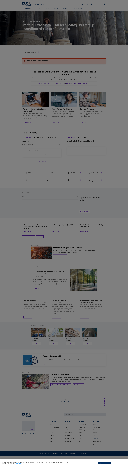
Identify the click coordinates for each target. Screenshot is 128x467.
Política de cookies (18, 463)
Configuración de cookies (91, 463)
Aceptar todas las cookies (104, 463)
